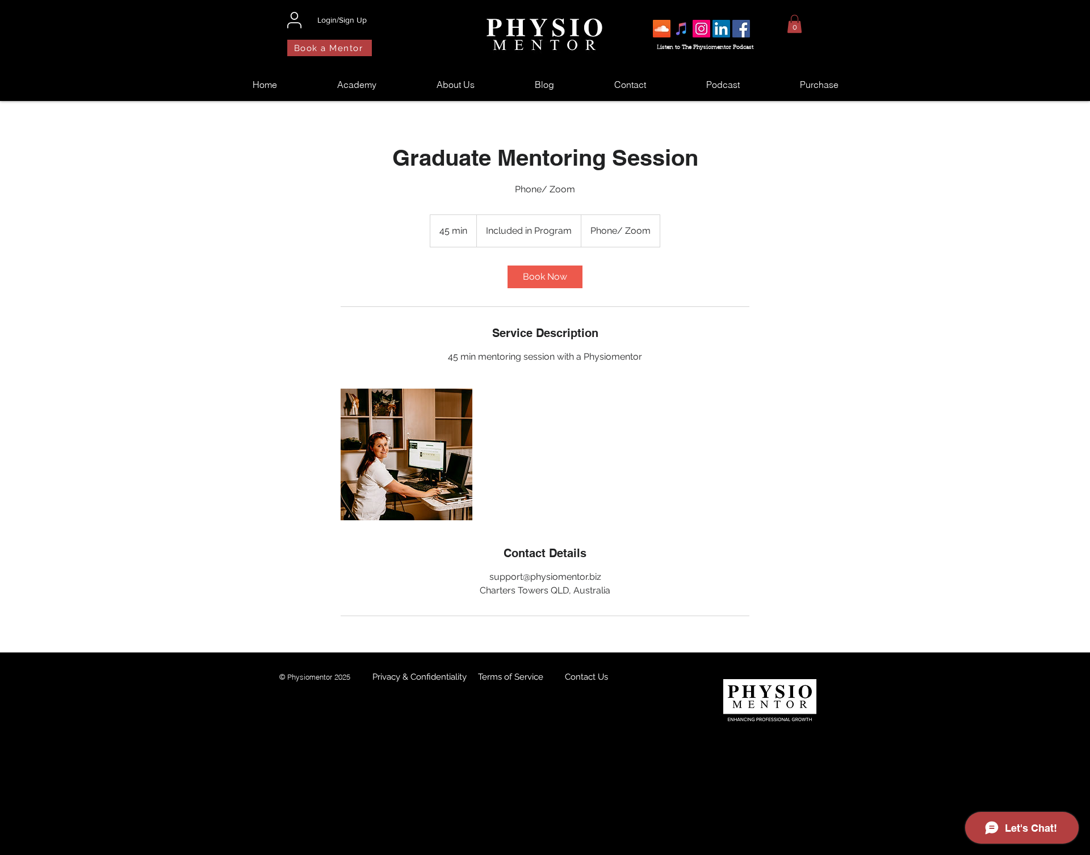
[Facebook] (741, 28)
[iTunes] (681, 28)
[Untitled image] (406, 454)
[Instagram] (701, 28)
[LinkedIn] (721, 28)
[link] (545, 277)
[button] (794, 24)
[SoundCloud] (661, 28)
